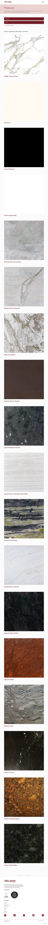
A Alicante (6, 906)
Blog (5, 908)
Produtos (5, 904)
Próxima (28, 875)
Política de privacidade (41, 920)
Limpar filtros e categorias (10, 25)
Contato (5, 909)
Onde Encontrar (7, 905)
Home (5, 902)
